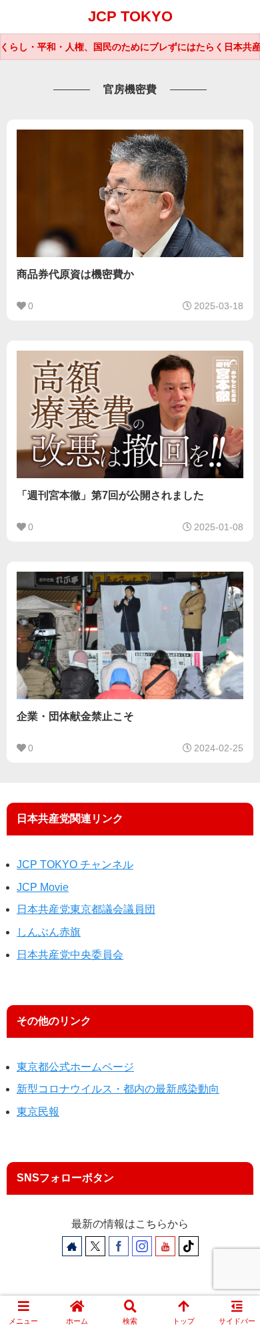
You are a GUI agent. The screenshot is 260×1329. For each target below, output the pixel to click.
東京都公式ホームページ (75, 1067)
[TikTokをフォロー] (189, 1246)
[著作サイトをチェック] (72, 1246)
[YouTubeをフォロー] (165, 1246)
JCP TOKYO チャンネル (75, 864)
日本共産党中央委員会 (70, 954)
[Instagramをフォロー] (142, 1246)
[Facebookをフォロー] (119, 1246)
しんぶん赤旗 (49, 932)
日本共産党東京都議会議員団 (86, 909)
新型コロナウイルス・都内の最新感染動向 (118, 1089)
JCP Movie (43, 887)
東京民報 (38, 1111)
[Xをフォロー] (95, 1246)
